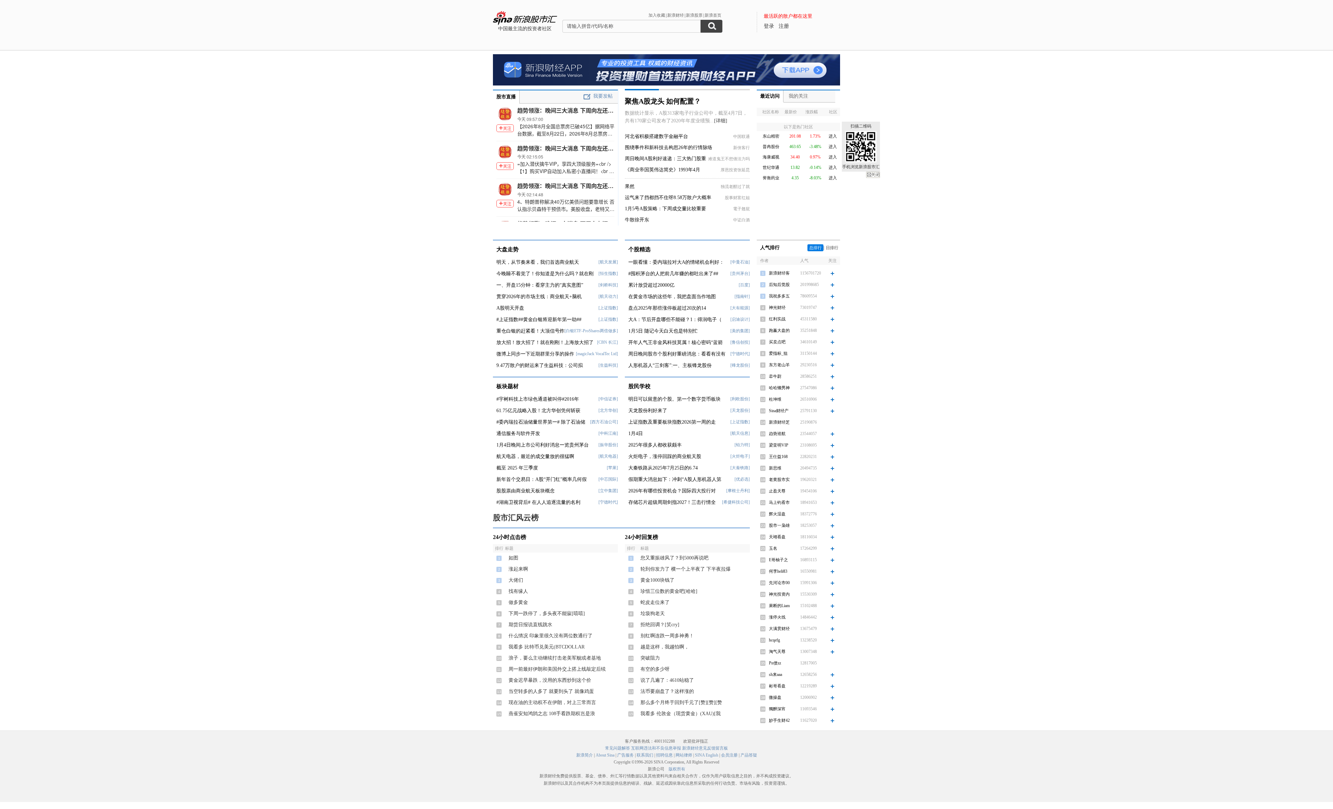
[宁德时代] (608, 502)
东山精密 (771, 136)
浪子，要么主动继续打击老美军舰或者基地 (555, 658)
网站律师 (684, 755)
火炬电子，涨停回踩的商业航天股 (664, 456)
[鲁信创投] (740, 342)
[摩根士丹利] (738, 490)
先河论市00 (779, 582)
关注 (507, 128)
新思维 (775, 468)
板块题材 (507, 386)
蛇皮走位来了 (655, 602)
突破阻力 (650, 658)
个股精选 (639, 249)
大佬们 (516, 580)
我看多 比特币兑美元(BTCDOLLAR (547, 646)
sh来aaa (775, 674)
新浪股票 (694, 15)
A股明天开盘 (510, 308)
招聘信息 (664, 755)
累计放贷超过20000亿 (651, 285)
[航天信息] (740, 433)
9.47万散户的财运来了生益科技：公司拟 (539, 365)
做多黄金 (518, 602)
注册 (784, 26)
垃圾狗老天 (652, 613)
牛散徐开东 (637, 219)
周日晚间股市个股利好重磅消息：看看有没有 (677, 354)
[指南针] (742, 296)
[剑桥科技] (608, 285)
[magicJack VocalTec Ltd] (597, 353)
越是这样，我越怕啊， (664, 646)
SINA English (706, 755)
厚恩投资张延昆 (735, 169)
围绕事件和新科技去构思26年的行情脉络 (668, 147)
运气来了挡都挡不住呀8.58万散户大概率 (668, 197)
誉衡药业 (771, 177)
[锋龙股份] (740, 365)
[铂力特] (742, 444)
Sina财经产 (779, 410)
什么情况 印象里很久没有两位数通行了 (551, 635)
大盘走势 (507, 249)
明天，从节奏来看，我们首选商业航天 (537, 262)
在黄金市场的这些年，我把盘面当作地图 (672, 296)
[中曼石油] (740, 262)
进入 (833, 136)
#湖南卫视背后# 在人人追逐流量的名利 (538, 502)
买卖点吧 (777, 342)
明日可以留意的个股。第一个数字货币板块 (674, 399)
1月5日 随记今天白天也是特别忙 (663, 331)
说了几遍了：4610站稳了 (667, 680)
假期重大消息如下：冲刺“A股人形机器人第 (674, 479)
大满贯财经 (779, 628)
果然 (630, 186)
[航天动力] (608, 296)
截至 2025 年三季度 (517, 468)
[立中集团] (608, 490)
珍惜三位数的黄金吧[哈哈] (668, 591)
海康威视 (771, 157)
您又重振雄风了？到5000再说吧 (674, 558)
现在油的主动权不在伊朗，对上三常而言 (552, 702)
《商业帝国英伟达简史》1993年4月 (662, 169)
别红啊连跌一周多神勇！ (667, 635)
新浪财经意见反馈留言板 (705, 748)
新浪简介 (584, 755)
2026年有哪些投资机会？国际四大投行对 (672, 490)
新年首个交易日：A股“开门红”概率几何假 (541, 479)
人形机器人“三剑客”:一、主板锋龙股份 (670, 365)
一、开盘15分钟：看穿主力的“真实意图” (539, 285)
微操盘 (775, 697)
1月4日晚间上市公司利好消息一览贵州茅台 (542, 445)
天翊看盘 (777, 536)
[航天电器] (608, 456)
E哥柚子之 (778, 559)
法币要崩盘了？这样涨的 (667, 691)
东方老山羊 (779, 364)
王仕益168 (778, 456)
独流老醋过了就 (735, 186)
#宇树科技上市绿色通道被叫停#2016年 (537, 399)
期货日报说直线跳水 (530, 624)
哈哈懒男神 (779, 387)
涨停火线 (777, 617)
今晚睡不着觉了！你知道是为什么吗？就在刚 (545, 273)
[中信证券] (608, 399)
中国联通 (741, 136)
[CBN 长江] (607, 342)
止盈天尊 (777, 491)
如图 (513, 558)
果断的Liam (779, 605)
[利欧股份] (740, 399)
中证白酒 (741, 220)
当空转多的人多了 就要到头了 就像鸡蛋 (551, 691)
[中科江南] (608, 433)
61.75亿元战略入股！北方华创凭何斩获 (538, 410)
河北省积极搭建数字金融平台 (656, 136)
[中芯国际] (608, 479)
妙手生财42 (779, 720)
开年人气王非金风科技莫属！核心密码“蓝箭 (675, 342)
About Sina (605, 755)
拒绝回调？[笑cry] (659, 624)
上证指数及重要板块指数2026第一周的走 (672, 422)
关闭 (873, 175)
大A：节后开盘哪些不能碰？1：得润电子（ (675, 319)
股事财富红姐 (737, 197)
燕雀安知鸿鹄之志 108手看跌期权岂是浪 (552, 713)
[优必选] (742, 479)
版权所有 (677, 769)
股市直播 (506, 96)
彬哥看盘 (777, 686)
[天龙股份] (740, 410)
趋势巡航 (777, 433)
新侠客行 (741, 147)
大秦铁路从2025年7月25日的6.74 (663, 468)
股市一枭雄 (779, 525)
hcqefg (774, 640)
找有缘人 (518, 591)
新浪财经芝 (779, 422)
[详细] (720, 120)
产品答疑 (748, 755)
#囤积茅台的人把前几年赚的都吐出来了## (673, 273)
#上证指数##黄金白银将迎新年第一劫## (538, 319)
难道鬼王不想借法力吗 (729, 158)
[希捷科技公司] (736, 502)
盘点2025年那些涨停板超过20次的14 (667, 308)
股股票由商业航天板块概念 (525, 490)
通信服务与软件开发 (518, 433)
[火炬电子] (740, 456)
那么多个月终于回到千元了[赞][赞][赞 (681, 702)
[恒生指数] (608, 273)
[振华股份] (608, 444)
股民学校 (639, 386)
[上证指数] (608, 307)
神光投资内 (779, 594)
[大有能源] (740, 307)
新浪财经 (675, 15)
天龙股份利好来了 (647, 410)
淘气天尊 (777, 651)
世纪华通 (771, 167)
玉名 (773, 548)
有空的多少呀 (655, 669)
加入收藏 (656, 15)
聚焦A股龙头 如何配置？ (663, 101)
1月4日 (635, 433)
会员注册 (729, 755)
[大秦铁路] (740, 467)
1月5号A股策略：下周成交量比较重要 (665, 208)
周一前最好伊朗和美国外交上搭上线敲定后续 (557, 669)
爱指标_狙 (778, 353)
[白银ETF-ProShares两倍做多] (591, 330)
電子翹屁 (741, 208)
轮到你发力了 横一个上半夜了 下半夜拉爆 (685, 569)
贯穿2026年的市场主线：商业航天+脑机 (539, 296)
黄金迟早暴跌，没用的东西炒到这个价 (550, 680)
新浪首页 (713, 15)
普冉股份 (771, 146)
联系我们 (645, 755)
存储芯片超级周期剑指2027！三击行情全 (672, 502)
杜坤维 (775, 399)
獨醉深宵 (777, 708)
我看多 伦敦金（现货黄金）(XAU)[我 (680, 713)
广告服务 (625, 755)
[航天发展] (608, 262)
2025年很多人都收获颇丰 (655, 445)
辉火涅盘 (777, 514)
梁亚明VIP (778, 445)
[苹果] (612, 467)
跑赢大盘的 (779, 330)
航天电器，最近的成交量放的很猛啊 (535, 456)
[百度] (744, 285)
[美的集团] (740, 330)
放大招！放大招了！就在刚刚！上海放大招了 (545, 342)
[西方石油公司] (604, 421)
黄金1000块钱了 (657, 580)
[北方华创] (608, 410)
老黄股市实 (779, 479)
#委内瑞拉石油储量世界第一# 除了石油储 (540, 422)
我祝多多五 (779, 296)
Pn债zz (775, 663)
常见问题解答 (617, 748)
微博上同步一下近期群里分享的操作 (535, 354)
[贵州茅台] (740, 273)
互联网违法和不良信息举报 (656, 748)
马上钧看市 (779, 502)
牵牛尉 (775, 376)
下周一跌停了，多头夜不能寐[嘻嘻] (547, 613)
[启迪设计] (740, 319)
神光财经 (777, 307)
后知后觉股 (779, 284)
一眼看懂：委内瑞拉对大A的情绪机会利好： (676, 262)
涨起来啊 (518, 569)
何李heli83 (778, 571)
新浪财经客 (779, 273)
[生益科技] (608, 365)
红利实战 (777, 319)
